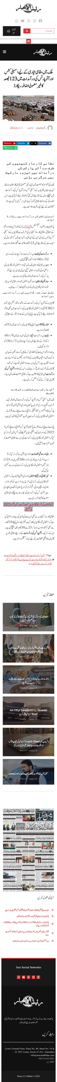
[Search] (27, 31)
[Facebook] (40, 20)
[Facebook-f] (38, 977)
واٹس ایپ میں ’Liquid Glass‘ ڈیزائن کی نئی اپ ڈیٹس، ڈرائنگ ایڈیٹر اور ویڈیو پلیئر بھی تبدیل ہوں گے (28, 743)
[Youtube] (22, 20)
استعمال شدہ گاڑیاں (23, 555)
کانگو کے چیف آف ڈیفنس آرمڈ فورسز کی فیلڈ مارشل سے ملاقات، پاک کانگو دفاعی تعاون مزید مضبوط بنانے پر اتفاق (28, 650)
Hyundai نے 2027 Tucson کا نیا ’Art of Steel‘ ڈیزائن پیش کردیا (28, 712)
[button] (28, 41)
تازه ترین (14, 761)
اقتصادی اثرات (12, 555)
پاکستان (15, 605)
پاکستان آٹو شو (43, 560)
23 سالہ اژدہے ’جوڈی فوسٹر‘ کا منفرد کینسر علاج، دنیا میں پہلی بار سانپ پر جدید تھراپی (28, 681)
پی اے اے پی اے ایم (24, 560)
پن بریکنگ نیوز (7, 636)
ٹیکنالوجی (14, 699)
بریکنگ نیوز (7, 605)
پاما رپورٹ (34, 560)
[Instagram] (34, 20)
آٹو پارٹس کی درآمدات (37, 555)
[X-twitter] (28, 20)
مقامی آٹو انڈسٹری (34, 564)
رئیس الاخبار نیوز (32, 625)
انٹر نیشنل (6, 668)
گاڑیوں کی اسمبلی (11, 560)
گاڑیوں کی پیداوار (46, 564)
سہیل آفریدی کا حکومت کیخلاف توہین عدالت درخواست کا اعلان (28, 774)
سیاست (6, 761)
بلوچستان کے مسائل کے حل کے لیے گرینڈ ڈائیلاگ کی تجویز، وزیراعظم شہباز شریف (28, 619)
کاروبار (29, 127)
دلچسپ (14, 668)
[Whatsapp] (16, 20)
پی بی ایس (26, 226)
